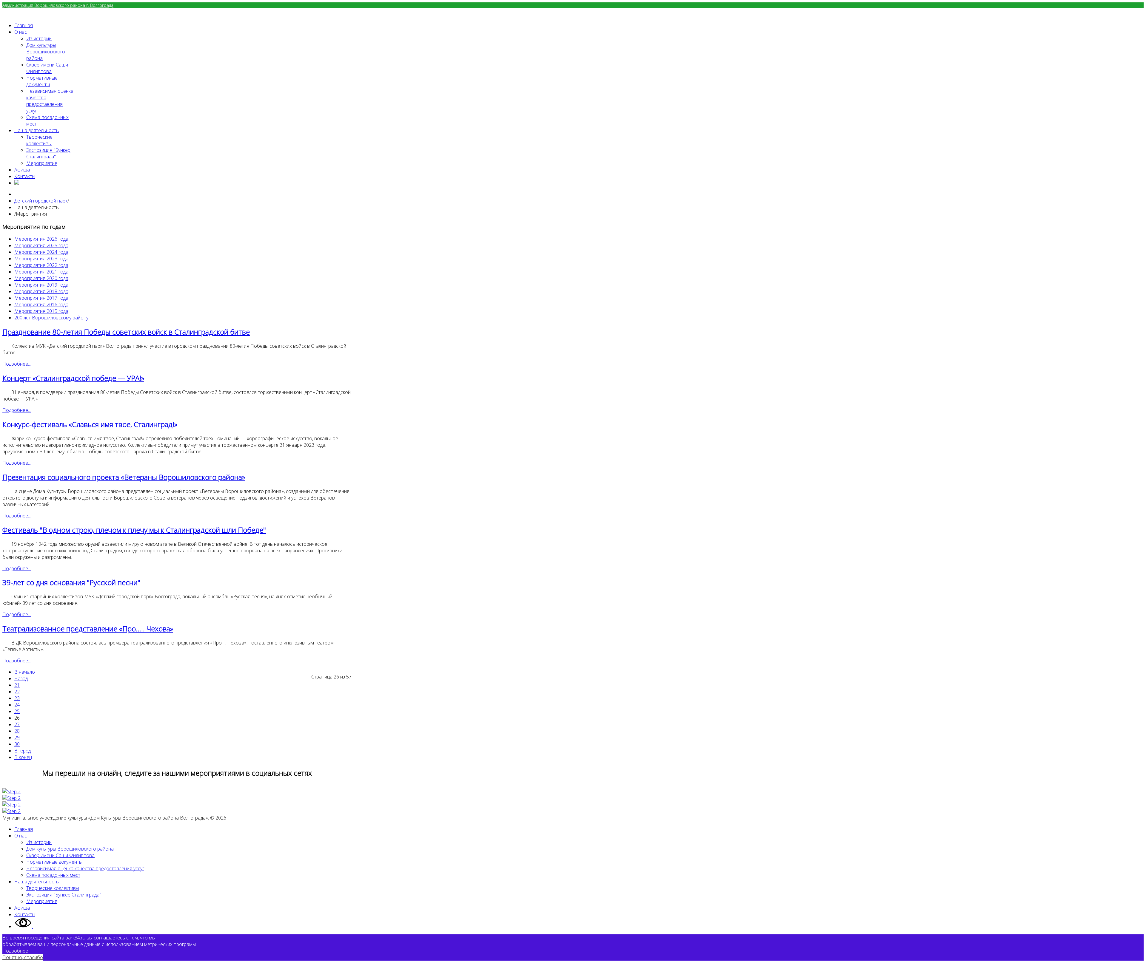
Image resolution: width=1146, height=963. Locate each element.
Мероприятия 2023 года (41, 258)
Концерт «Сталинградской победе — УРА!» (73, 378)
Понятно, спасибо (22, 957)
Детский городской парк (40, 200)
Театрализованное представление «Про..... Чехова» (87, 628)
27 (17, 724)
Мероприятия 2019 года (41, 285)
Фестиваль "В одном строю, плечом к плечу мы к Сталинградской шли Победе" (134, 530)
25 (17, 711)
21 (17, 685)
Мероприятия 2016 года (41, 304)
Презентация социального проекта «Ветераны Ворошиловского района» (123, 477)
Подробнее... (16, 364)
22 (17, 691)
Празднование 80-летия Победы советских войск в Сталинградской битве (126, 332)
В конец (23, 757)
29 (17, 737)
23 (17, 698)
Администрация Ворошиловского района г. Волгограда (57, 5)
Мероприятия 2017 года (41, 298)
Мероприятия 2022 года (41, 265)
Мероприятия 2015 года (41, 311)
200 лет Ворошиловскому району (51, 317)
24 (17, 704)
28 (17, 731)
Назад (21, 678)
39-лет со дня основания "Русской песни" (71, 582)
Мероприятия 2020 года (41, 278)
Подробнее (15, 950)
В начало (24, 672)
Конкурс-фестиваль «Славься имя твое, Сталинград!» (89, 424)
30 (17, 744)
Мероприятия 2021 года (41, 271)
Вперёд (22, 750)
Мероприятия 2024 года (41, 252)
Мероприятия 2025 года (41, 245)
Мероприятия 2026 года (41, 239)
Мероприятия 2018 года (41, 291)
